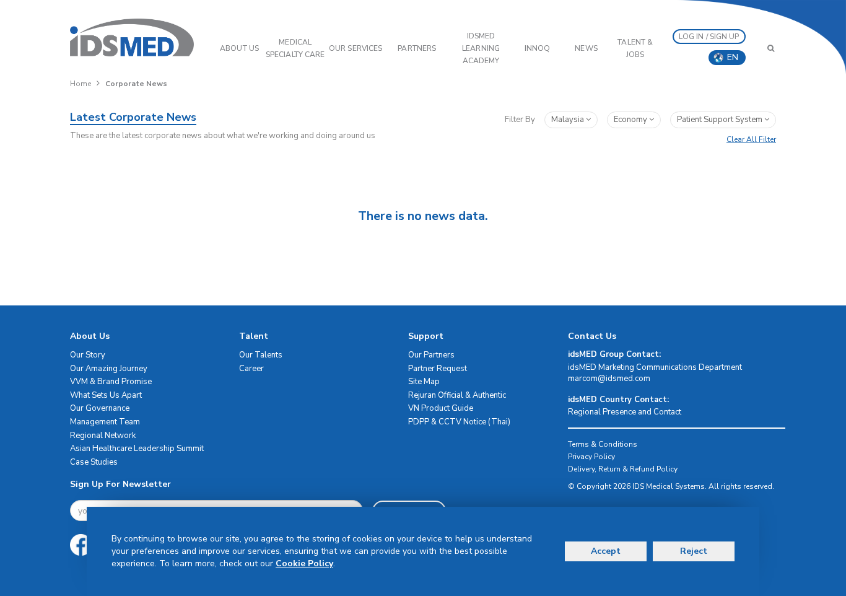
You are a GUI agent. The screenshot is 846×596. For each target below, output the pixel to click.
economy (631, 119)
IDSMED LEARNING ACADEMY (481, 48)
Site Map (424, 381)
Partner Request (437, 368)
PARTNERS (417, 48)
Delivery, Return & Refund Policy (623, 469)
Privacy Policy (591, 457)
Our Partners (431, 355)
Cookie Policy (304, 563)
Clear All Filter (751, 139)
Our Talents (260, 355)
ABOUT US (239, 48)
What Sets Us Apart (106, 395)
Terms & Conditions (602, 444)
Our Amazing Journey (108, 368)
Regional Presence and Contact (624, 412)
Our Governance (99, 408)
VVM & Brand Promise (111, 381)
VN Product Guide (440, 408)
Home (80, 84)
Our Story (87, 355)
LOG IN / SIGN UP (709, 37)
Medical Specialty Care (295, 48)
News (586, 48)
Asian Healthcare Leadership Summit (137, 448)
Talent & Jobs (635, 48)
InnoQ (538, 48)
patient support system (720, 119)
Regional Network (103, 435)
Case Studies (94, 462)
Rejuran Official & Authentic (457, 395)
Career (251, 368)
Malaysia (568, 119)
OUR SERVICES (355, 48)
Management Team (105, 421)
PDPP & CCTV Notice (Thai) (459, 421)
